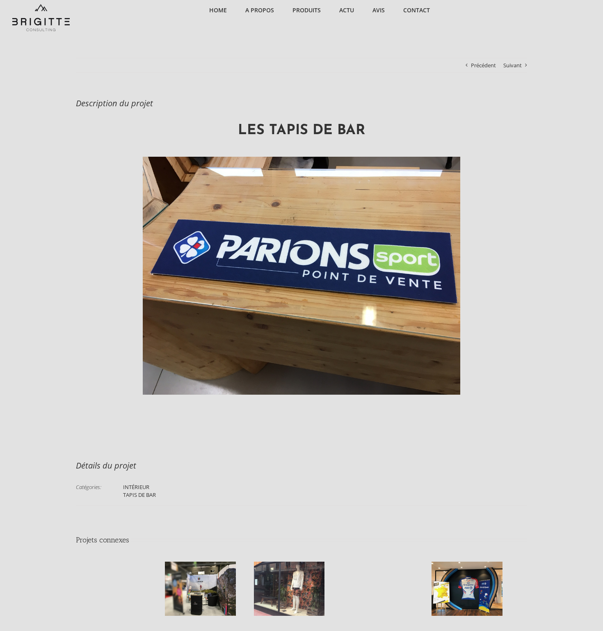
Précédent (483, 65)
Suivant (512, 65)
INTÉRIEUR (136, 487)
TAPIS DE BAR (139, 494)
